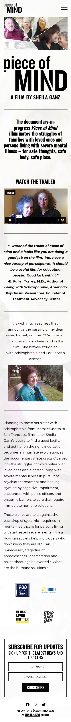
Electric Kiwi (32, 714)
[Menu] (64, 7)
